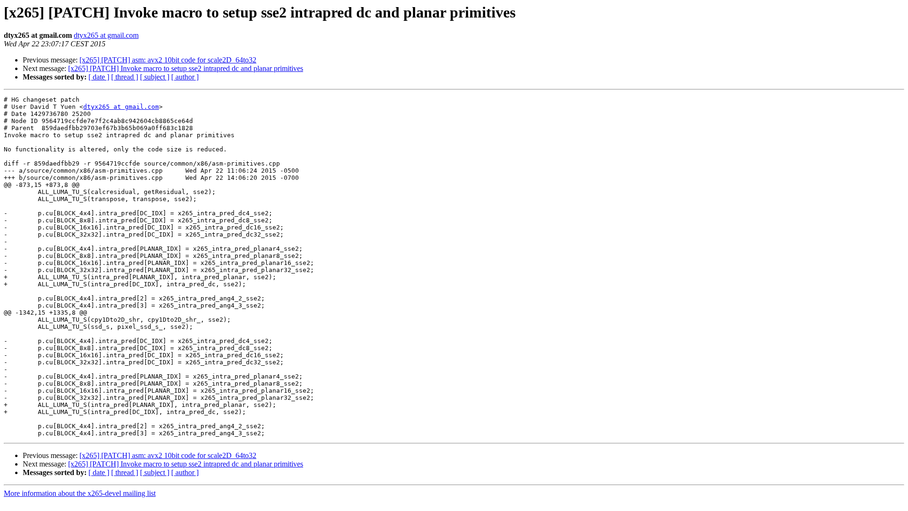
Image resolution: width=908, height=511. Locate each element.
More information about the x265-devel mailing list (80, 493)
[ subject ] (154, 77)
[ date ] (98, 77)
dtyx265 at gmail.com (106, 35)
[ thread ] (124, 77)
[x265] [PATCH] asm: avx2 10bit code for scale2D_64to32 (167, 60)
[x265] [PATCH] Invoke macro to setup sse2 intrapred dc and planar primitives (185, 68)
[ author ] (185, 77)
